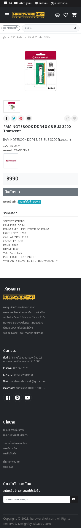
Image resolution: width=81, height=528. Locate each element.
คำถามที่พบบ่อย (11, 462)
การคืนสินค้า (9, 454)
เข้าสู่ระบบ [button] (27, 3)
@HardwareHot (23, 375)
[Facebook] (7, 118)
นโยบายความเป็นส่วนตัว (15, 435)
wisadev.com (41, 524)
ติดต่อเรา (8, 467)
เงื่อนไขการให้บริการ (13, 430)
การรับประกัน (10, 448)
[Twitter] (14, 118)
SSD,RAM (16, 37)
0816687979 (21, 368)
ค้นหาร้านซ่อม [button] (61, 3)
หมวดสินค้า (12, 28)
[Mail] (29, 118)
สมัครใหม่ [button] (43, 3)
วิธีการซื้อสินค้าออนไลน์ (15, 443)
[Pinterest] (21, 118)
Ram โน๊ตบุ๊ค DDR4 (39, 37)
